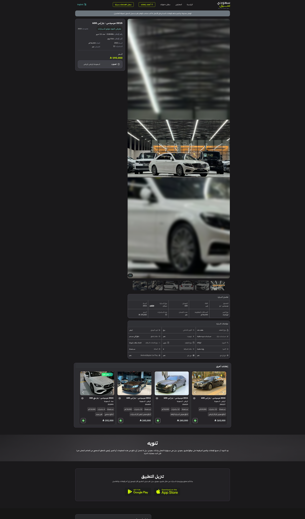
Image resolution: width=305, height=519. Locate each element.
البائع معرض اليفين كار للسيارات (140, 414)
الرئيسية (190, 4)
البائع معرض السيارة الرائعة (179, 414)
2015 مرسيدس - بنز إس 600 (213, 397)
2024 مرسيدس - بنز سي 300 (101, 397)
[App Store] (167, 492)
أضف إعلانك (146, 4)
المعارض (178, 4)
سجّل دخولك (165, 4)
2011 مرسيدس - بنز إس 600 (176, 397)
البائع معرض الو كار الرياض (217, 414)
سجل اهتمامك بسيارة (123, 4)
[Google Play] (138, 492)
